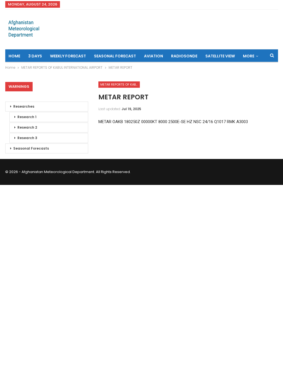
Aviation (153, 56)
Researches (23, 106)
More (248, 56)
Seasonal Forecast (115, 56)
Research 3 (27, 138)
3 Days (35, 56)
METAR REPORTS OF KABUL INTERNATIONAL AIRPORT (120, 84)
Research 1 (26, 117)
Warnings (19, 86)
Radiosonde (184, 56)
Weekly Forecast (68, 56)
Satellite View (220, 56)
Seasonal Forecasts (31, 148)
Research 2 (27, 127)
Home (14, 56)
